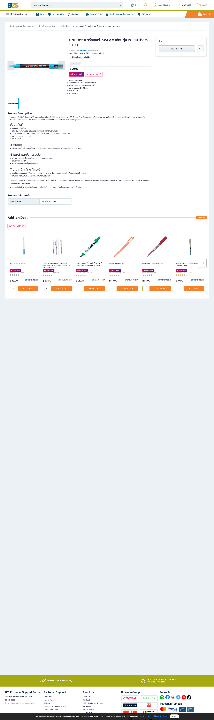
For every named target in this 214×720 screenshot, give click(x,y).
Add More (201, 217)
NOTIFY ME (177, 48)
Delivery (47, 703)
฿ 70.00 (74, 69)
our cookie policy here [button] (157, 716)
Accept (174, 716)
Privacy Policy (88, 709)
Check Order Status (51, 709)
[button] (11, 65)
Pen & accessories (47, 26)
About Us (86, 696)
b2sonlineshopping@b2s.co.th (22, 703)
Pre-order (207, 14)
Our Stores (87, 706)
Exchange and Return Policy (55, 706)
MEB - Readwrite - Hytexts (93, 703)
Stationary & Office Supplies (22, 26)
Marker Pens (65, 26)
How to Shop (49, 700)
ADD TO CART (28, 288)
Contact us (48, 696)
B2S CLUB (86, 700)
